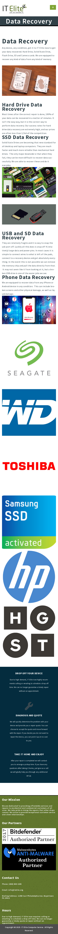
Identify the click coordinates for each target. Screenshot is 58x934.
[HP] (29, 577)
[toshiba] (29, 467)
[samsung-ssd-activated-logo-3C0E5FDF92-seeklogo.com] (29, 522)
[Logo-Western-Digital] (29, 413)
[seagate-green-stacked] (29, 358)
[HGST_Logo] (29, 632)
